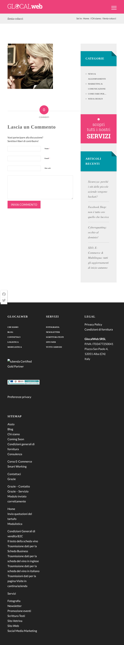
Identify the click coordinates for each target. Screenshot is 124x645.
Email (47, 158)
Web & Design (95, 99)
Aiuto (11, 424)
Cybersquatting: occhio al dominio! (97, 232)
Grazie (12, 479)
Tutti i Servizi (54, 347)
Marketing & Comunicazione (97, 86)
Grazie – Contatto (19, 486)
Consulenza (15, 454)
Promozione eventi (19, 611)
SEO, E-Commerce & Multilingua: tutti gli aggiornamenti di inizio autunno (98, 258)
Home (11, 509)
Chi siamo (13, 327)
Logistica (13, 342)
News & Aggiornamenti (97, 76)
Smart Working (17, 466)
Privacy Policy (93, 324)
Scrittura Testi (16, 616)
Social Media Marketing (22, 631)
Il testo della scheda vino (23, 541)
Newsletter (15, 606)
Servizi (12, 593)
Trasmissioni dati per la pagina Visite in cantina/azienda (22, 581)
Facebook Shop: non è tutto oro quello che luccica (98, 212)
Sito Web (13, 626)
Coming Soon (16, 439)
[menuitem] (112, 9)
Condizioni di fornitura (99, 329)
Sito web (48, 168)
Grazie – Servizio (18, 491)
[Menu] (112, 7)
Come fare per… (97, 94)
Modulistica (15, 347)
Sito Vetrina (15, 621)
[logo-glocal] (25, 7)
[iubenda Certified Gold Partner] (23, 364)
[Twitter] (4, 300)
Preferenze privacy (19, 397)
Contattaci (14, 337)
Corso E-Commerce (20, 461)
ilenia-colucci (15, 18)
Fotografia (14, 601)
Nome (47, 149)
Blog (10, 332)
